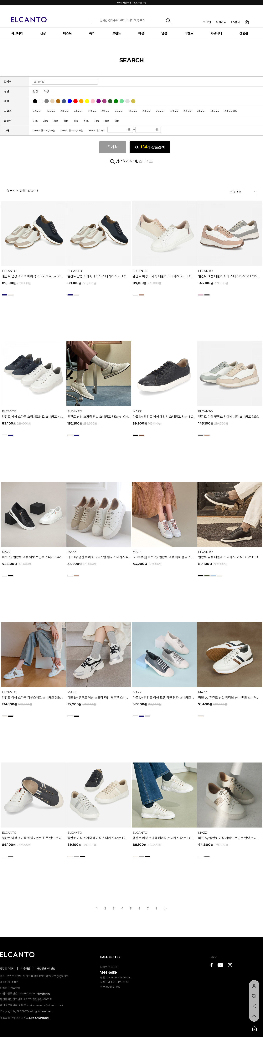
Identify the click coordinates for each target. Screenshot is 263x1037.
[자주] (104, 99)
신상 (43, 33)
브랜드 (116, 33)
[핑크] (93, 99)
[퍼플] (99, 99)
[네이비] (64, 99)
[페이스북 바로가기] (211, 965)
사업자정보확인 (42, 993)
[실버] (128, 99)
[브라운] (58, 99)
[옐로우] (87, 99)
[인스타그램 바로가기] (230, 965)
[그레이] (47, 99)
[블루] (70, 99)
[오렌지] (81, 99)
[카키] (110, 99)
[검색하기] (168, 20)
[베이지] (52, 99)
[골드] (133, 99)
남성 (164, 33)
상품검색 (152, 146)
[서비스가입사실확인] (39, 1017)
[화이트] (41, 99)
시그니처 (17, 33)
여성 (141, 33)
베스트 (67, 33)
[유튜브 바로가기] (220, 965)
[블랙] (35, 99)
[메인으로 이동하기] (29, 17)
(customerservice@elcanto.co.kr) (45, 1005)
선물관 (243, 33)
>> (165, 908)
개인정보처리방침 (46, 968)
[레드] (76, 99)
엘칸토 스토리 (7, 968)
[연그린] (122, 99)
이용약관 (25, 968)
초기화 (112, 147)
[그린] (116, 99)
